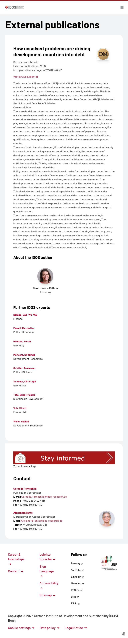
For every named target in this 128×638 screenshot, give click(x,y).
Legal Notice (74, 628)
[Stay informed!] (64, 457)
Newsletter (77, 583)
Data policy (48, 628)
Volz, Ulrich (19, 408)
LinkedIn (76, 576)
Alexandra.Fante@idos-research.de (41, 520)
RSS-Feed (76, 589)
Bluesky (76, 563)
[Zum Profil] (107, 519)
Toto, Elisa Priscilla (24, 394)
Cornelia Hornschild (24, 488)
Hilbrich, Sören (22, 341)
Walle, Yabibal (21, 421)
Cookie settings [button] (19, 628)
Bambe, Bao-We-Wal (25, 314)
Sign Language (47, 568)
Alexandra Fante (23, 512)
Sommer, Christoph (24, 381)
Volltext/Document (24, 76)
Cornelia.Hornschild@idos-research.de (44, 496)
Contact (14, 571)
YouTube (76, 569)
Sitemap (46, 595)
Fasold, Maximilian (23, 328)
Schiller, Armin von (24, 368)
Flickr (74, 603)
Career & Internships (16, 556)
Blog (74, 596)
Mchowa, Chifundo (24, 354)
